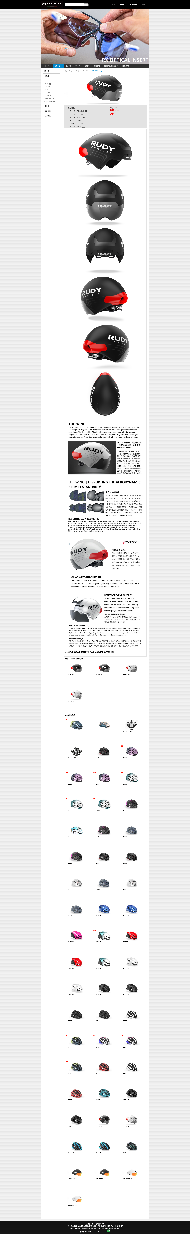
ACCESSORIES (49, 101)
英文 (144, 4)
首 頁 (114, 4)
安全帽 (77, 71)
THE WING (48, 92)
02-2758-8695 (105, 1226)
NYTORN (47, 87)
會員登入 (123, 4)
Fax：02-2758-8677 (118, 1226)
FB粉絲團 (133, 4)
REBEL (46, 81)
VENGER (47, 95)
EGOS (46, 90)
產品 (71, 71)
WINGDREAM (49, 98)
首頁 (65, 71)
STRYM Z (47, 84)
